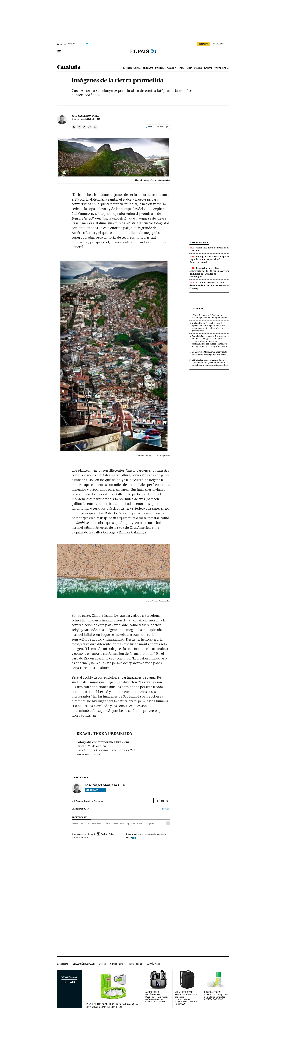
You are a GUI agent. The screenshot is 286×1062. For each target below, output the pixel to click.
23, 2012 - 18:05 (90, 119)
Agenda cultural (94, 823)
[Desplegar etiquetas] (168, 823)
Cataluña (69, 67)
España (75, 823)
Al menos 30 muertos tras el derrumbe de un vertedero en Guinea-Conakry (209, 285)
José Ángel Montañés (85, 116)
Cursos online (116, 964)
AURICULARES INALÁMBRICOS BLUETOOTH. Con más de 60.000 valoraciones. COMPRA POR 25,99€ (156, 997)
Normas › (166, 809)
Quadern (198, 68)
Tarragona (171, 68)
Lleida (189, 68)
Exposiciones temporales (124, 823)
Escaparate (62, 964)
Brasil (139, 823)
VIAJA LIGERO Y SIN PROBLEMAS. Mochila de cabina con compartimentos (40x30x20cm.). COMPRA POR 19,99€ (186, 998)
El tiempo (208, 68)
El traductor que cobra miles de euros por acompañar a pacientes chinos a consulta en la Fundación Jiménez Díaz (210, 362)
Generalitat (148, 68)
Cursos (102, 964)
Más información (79, 837)
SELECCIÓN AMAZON (84, 964)
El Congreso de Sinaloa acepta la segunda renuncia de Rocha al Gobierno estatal (209, 259)
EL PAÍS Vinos (153, 964)
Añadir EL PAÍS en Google (158, 127)
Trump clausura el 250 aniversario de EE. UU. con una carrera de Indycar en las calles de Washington (209, 272)
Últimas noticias (221, 68)
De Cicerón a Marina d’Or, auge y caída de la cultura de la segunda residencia (209, 353)
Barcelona (159, 68)
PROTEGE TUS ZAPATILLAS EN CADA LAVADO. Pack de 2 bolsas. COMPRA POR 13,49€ (113, 1005)
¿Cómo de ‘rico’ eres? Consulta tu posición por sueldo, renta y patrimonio (210, 316)
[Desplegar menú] (59, 51)
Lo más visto (196, 309)
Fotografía (149, 823)
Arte (82, 823)
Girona (181, 68)
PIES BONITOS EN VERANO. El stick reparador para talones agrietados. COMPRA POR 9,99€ (216, 995)
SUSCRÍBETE (204, 44)
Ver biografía (92, 790)
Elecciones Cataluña (131, 68)
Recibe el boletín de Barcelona (89, 801)
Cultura (107, 823)
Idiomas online (135, 964)
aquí (134, 837)
